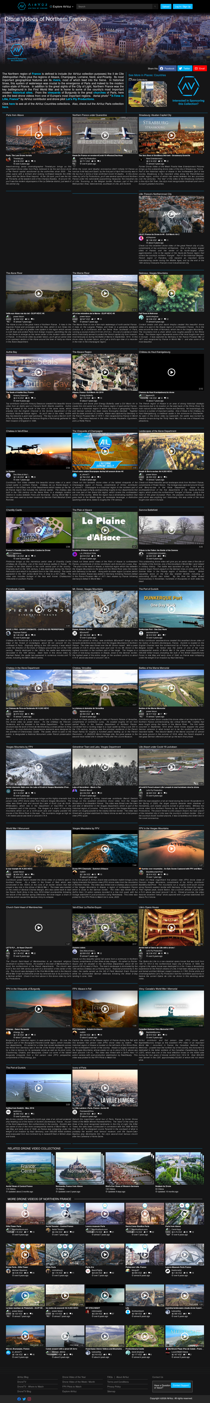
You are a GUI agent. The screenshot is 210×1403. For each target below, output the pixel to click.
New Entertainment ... (155, 158)
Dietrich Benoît (86, 790)
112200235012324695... (156, 553)
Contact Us (157, 1376)
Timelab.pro (18, 158)
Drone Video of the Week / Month (78, 1381)
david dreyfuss (152, 316)
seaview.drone (152, 632)
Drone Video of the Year (74, 1376)
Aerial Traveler (58, 1229)
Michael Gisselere (19, 1270)
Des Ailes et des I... (21, 474)
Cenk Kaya (176, 1229)
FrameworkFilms (87, 1111)
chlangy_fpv (18, 1032)
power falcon (18, 316)
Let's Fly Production (88, 158)
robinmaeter (97, 1311)
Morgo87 (135, 1270)
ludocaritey (176, 1311)
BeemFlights (97, 1270)
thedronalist (176, 1270)
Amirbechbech (138, 1311)
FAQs (110, 1376)
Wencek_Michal (58, 1351)
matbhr (83, 871)
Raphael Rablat (20, 632)
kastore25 (150, 395)
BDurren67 (84, 632)
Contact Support (181, 1385)
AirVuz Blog (22, 1376)
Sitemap (111, 1391)
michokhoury (57, 1270)
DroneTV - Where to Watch (30, 1386)
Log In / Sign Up (183, 6)
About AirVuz (122, 1376)
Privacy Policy (114, 1386)
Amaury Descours (20, 395)
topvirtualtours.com (20, 1229)
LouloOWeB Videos (180, 1351)
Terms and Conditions (118, 1381)
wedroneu (17, 1111)
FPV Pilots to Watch (71, 1386)
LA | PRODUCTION (88, 553)
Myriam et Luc (85, 711)
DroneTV (21, 1381)
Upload (165, 6)
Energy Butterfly (86, 395)
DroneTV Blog (24, 1391)
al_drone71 (84, 474)
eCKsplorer (151, 237)
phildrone (17, 553)
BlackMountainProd (154, 871)
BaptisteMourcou (153, 1032)
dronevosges (18, 790)
